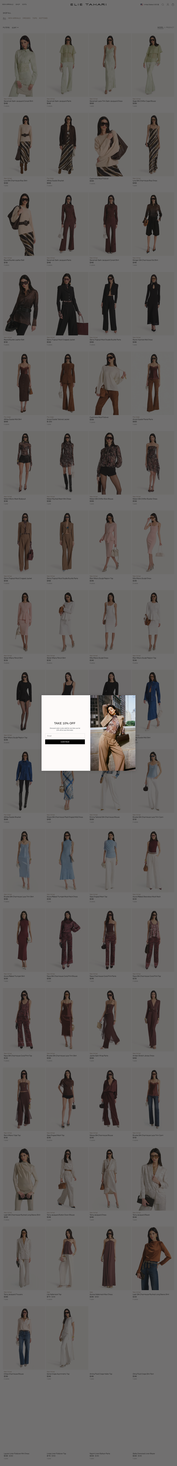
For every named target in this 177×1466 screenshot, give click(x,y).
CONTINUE (65, 742)
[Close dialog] (134, 697)
